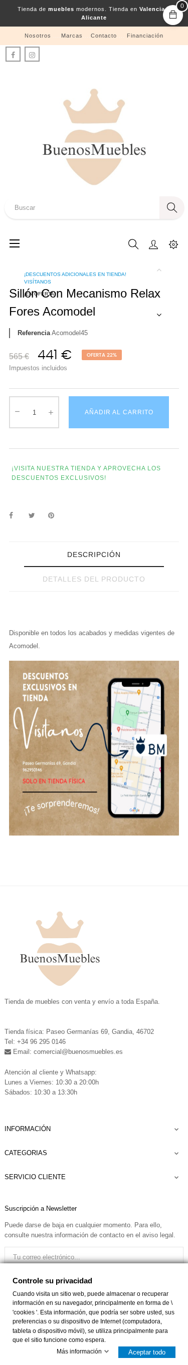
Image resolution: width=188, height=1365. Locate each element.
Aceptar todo (146, 1352)
